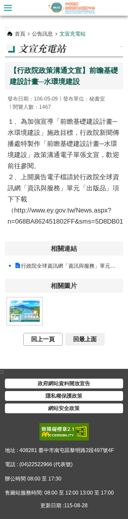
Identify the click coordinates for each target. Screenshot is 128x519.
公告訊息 (42, 34)
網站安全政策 (64, 408)
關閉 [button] (8, 8)
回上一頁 (43, 339)
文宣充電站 (72, 34)
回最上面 (85, 339)
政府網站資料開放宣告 (64, 383)
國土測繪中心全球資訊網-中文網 (72, 8)
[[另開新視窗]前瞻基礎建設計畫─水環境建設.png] (25, 311)
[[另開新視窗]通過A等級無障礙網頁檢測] (64, 432)
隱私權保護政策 (64, 396)
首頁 (20, 34)
